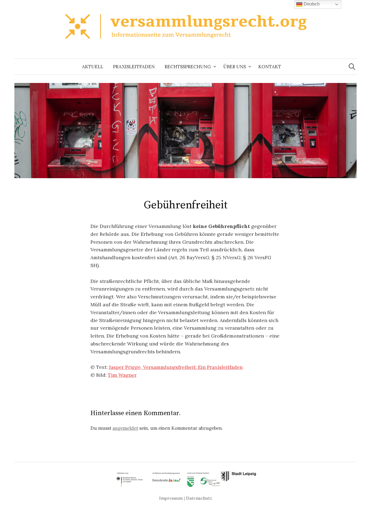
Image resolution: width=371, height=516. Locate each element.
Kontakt (269, 67)
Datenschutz (199, 498)
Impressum (171, 498)
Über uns (234, 67)
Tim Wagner (122, 375)
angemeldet (125, 428)
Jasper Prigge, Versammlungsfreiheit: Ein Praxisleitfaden (176, 367)
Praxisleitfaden (134, 67)
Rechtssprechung (188, 67)
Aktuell (92, 67)
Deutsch (311, 4)
